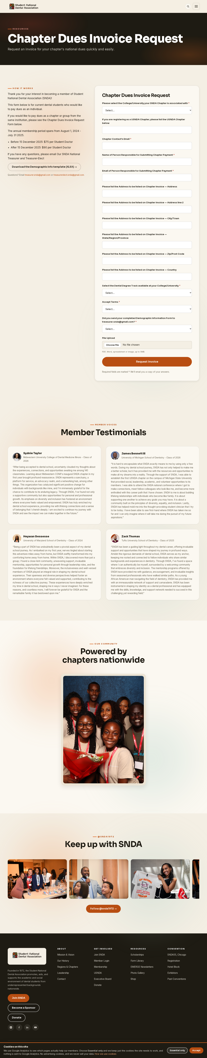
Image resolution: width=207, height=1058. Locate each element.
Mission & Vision (65, 954)
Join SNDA (18, 998)
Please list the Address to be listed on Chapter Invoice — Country (139, 269)
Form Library (137, 960)
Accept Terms (111, 302)
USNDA (98, 972)
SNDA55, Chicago (176, 954)
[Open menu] (196, 6)
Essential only (177, 1050)
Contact (61, 979)
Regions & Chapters (67, 966)
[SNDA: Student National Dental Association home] (23, 6)
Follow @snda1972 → (103, 908)
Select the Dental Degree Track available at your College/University (141, 285)
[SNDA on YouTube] (35, 1027)
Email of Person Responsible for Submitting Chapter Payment (138, 170)
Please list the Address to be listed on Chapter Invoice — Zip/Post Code (143, 254)
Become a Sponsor (23, 1007)
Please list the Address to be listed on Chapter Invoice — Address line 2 (143, 202)
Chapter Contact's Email (116, 139)
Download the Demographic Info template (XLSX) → (44, 166)
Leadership (63, 972)
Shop (133, 979)
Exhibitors (172, 972)
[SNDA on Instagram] (11, 1027)
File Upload (108, 338)
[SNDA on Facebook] (19, 1027)
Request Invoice (147, 361)
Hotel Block (173, 966)
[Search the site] (188, 6)
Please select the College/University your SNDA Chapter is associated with (145, 103)
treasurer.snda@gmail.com (37, 175)
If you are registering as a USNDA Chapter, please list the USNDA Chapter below (143, 121)
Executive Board (102, 979)
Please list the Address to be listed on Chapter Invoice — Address (139, 186)
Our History (63, 960)
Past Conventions (176, 979)
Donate (16, 1017)
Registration (173, 960)
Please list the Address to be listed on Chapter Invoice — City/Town (140, 218)
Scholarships (137, 954)
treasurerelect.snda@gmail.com (69, 175)
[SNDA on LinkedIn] (27, 1027)
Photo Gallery (138, 972)
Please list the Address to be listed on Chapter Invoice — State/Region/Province (134, 236)
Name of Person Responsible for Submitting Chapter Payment (138, 155)
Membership (100, 966)
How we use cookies (105, 1054)
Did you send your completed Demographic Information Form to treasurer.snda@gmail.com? (138, 320)
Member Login (101, 960)
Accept (196, 1050)
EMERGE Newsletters (142, 966)
